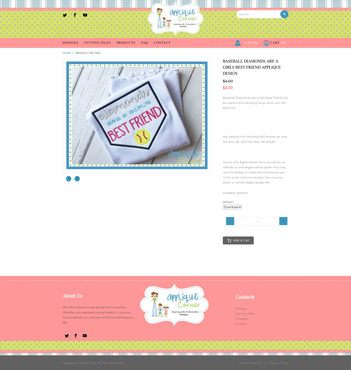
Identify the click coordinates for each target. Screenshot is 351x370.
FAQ (144, 42)
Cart (277, 42)
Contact (162, 42)
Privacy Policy (278, 363)
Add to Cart (241, 240)
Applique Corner (74, 363)
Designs (70, 42)
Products (126, 42)
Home (67, 52)
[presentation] (68, 178)
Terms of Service (250, 363)
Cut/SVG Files (97, 42)
